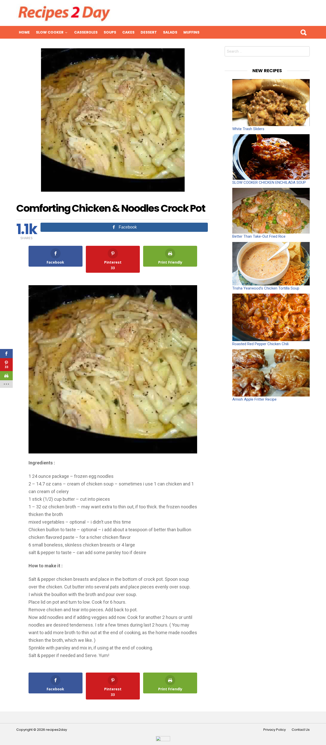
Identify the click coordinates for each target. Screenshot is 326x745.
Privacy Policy (274, 730)
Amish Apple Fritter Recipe (254, 399)
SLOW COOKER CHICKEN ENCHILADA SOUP (269, 182)
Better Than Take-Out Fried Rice (259, 236)
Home (24, 32)
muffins (191, 32)
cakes (128, 32)
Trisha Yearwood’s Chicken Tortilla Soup (265, 288)
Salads (170, 32)
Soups (110, 32)
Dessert (149, 32)
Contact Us (301, 730)
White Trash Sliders (248, 129)
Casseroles (86, 32)
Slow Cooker (49, 32)
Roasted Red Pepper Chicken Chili (260, 344)
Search (303, 32)
